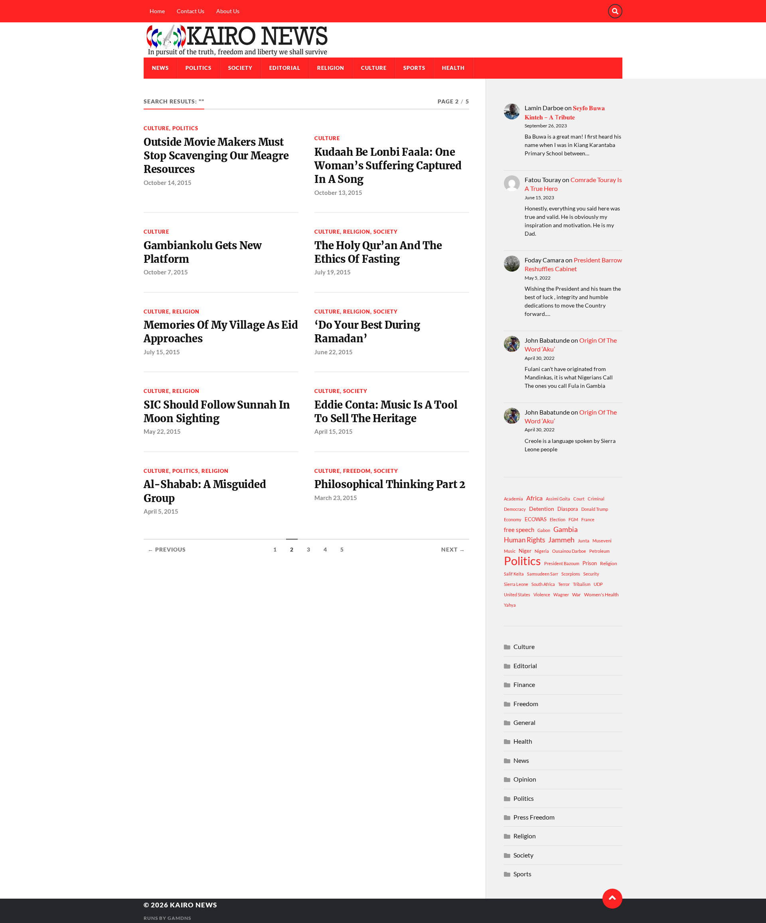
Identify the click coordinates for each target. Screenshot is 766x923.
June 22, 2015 (333, 351)
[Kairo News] (383, 40)
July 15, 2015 (162, 351)
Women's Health (601, 594)
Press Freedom (534, 817)
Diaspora (567, 509)
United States (517, 594)
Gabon (543, 530)
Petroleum (599, 551)
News (160, 68)
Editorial (284, 68)
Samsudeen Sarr (542, 573)
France (587, 519)
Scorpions (570, 573)
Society (240, 68)
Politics (198, 68)
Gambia (565, 529)
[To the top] (612, 899)
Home (157, 11)
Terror (564, 584)
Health (453, 68)
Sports (414, 68)
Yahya (510, 604)
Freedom (357, 471)
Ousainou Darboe (569, 551)
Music (509, 551)
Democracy (515, 509)
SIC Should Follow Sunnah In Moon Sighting (217, 412)
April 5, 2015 (161, 511)
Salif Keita (514, 573)
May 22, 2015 (162, 431)
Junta (583, 541)
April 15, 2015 (333, 431)
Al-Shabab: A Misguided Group (205, 491)
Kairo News (193, 905)
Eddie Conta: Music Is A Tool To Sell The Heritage (385, 412)
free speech (519, 529)
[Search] (615, 11)
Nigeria (542, 551)
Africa (534, 498)
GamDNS (179, 918)
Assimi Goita (558, 498)
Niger (525, 551)
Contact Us (190, 11)
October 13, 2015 (338, 192)
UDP (598, 584)
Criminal (596, 498)
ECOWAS (536, 519)
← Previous (167, 549)
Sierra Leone (516, 584)
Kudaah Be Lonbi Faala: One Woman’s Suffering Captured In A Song (387, 166)
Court (578, 498)
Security (591, 573)
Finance (524, 684)
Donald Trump (594, 509)
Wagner (561, 594)
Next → (453, 549)
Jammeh (561, 540)
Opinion (524, 779)
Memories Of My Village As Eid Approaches (221, 332)
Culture (374, 68)
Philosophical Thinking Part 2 (390, 484)
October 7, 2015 (166, 272)
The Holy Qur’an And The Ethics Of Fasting (378, 252)
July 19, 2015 (332, 272)
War (576, 594)
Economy (512, 519)
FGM (573, 519)
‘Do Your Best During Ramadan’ (367, 332)
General (524, 722)
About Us (227, 11)
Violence (541, 594)
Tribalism (581, 584)
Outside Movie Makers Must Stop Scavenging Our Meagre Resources (216, 156)
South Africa (543, 584)
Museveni (602, 540)
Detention (541, 508)
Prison (589, 563)
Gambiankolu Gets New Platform (202, 252)
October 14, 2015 (168, 182)
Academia (513, 498)
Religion (330, 68)
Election (557, 519)
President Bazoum (561, 563)
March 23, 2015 (335, 497)
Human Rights (524, 540)
